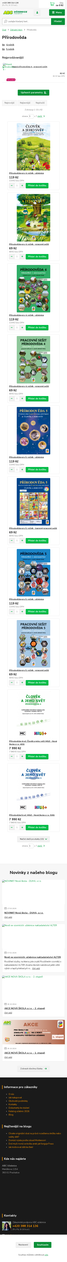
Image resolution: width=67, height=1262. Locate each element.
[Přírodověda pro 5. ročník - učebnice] (33, 430)
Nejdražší (40, 102)
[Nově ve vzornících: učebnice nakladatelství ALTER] (33, 936)
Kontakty (13, 1104)
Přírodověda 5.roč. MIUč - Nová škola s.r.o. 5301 (32, 815)
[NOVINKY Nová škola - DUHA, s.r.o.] (33, 892)
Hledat (58, 21)
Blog (11, 1114)
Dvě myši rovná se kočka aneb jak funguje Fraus (31, 1143)
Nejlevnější (25, 102)
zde (46, 1255)
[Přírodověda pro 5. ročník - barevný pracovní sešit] (33, 502)
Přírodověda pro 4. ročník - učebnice (26, 173)
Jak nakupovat (15, 1097)
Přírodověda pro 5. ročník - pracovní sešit (29, 670)
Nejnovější (9, 102)
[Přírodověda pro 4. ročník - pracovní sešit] (33, 217)
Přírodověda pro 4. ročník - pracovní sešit (29, 244)
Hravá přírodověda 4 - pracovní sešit (29, 66)
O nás (11, 1094)
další (39, 116)
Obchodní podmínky (18, 1101)
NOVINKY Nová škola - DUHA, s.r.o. (23, 913)
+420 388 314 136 (10, 3)
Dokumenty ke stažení (19, 1107)
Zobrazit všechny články (31, 1068)
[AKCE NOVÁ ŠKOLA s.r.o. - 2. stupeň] (33, 988)
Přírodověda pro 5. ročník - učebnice (26, 457)
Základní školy (16, 30)
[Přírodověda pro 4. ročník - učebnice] (33, 146)
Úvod (4, 30)
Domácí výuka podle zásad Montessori (27, 1140)
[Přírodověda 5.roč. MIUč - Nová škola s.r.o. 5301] (33, 788)
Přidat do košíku (37, 185)
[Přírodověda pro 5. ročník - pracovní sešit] (33, 644)
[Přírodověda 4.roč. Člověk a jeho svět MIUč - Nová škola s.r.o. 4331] (33, 714)
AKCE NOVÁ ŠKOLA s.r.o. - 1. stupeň (24, 1053)
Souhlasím (42, 1244)
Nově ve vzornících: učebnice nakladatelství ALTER (32, 957)
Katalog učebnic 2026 (19, 1111)
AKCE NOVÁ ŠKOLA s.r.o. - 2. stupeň (24, 1008)
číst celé (8, 917)
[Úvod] (15, 12)
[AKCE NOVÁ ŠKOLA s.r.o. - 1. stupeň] (33, 1032)
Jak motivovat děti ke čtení (21, 1147)
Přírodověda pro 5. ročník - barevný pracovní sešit (33, 528)
